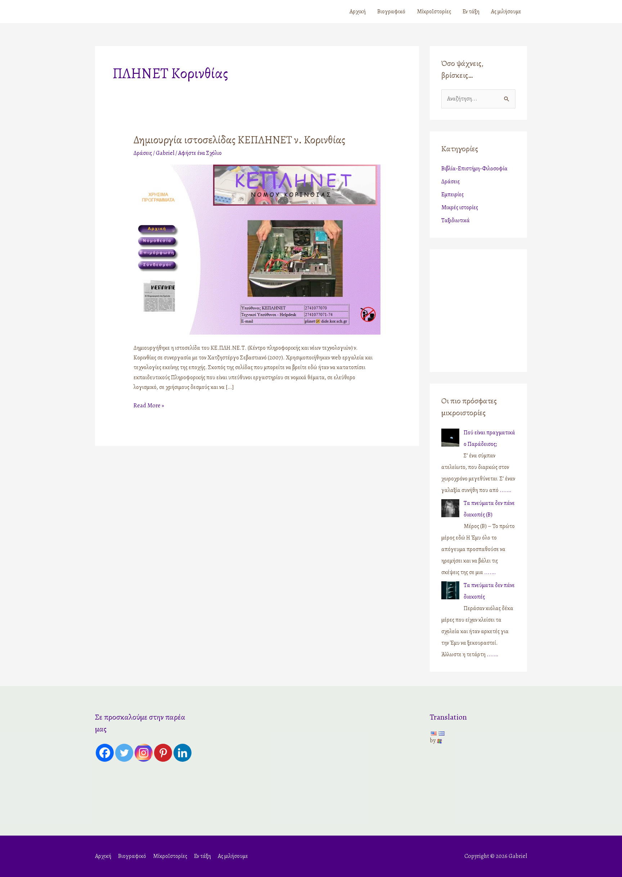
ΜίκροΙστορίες (434, 11)
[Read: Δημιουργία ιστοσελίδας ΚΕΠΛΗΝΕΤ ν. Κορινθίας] (257, 249)
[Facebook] (105, 753)
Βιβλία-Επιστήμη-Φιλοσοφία (474, 169)
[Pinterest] (163, 753)
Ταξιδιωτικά (455, 220)
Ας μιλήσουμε (506, 11)
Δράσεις (143, 153)
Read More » (149, 405)
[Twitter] (124, 753)
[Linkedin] (182, 753)
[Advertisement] (486, 309)
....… (505, 490)
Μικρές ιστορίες (459, 207)
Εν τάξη (471, 11)
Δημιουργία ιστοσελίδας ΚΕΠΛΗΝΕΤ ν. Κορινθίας (239, 140)
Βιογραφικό (391, 11)
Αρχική (358, 11)
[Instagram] (144, 753)
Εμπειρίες (452, 194)
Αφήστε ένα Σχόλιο (200, 153)
